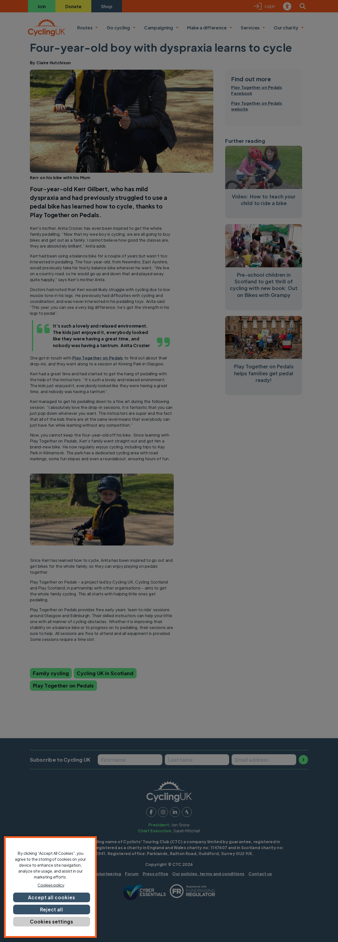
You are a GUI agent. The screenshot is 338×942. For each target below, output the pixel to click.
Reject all (51, 909)
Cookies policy (51, 885)
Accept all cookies (51, 897)
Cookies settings (51, 921)
